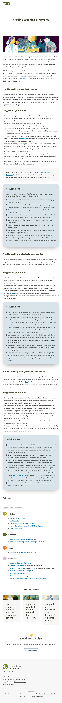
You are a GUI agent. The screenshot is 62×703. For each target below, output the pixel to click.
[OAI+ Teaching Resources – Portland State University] (6, 3)
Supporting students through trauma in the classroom (11, 610)
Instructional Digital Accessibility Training (50, 608)
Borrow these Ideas (16, 528)
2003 (26, 382)
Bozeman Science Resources (19, 566)
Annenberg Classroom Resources (20, 563)
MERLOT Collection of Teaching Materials (23, 571)
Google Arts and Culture (17, 568)
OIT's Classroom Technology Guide (21, 539)
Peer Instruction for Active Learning (21, 552)
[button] (58, 4)
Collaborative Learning (17, 542)
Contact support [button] (31, 651)
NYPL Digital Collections (17, 573)
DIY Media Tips (14, 521)
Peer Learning (31, 542)
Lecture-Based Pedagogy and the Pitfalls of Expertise (27, 526)
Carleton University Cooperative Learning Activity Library (28, 578)
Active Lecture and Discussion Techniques (23, 523)
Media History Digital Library (19, 576)
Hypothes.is (24, 78)
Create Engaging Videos (17, 518)
